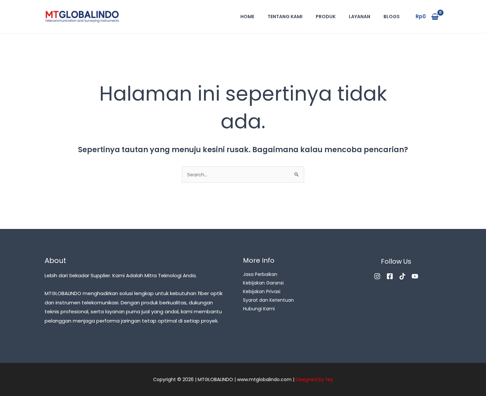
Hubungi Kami (259, 308)
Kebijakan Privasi (261, 291)
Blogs (392, 16)
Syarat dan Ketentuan (268, 300)
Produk (326, 16)
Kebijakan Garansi (263, 283)
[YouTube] (415, 276)
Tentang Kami (285, 16)
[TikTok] (402, 276)
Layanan (359, 16)
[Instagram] (377, 276)
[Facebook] (389, 276)
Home (247, 16)
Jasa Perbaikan (260, 274)
